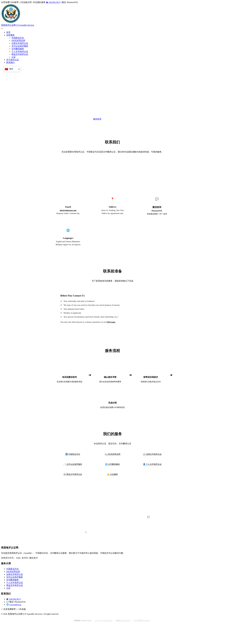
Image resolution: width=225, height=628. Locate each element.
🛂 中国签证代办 (72, 454)
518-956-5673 (112, 173)
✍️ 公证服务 (112, 474)
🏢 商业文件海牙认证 (72, 474)
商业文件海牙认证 (19, 54)
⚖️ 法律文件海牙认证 (152, 454)
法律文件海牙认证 (19, 43)
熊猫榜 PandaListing (123, 620)
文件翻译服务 (17, 49)
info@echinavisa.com (68, 210)
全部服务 (10, 35)
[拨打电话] (3, 626)
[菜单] (2, 28)
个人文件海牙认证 (19, 51)
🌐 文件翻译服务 (112, 464)
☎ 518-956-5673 (53, 2)
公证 (13, 57)
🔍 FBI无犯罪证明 (112, 454)
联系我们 (10, 62)
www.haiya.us (15, 604)
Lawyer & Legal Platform (104, 620)
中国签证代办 (17, 38)
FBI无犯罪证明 (18, 40)
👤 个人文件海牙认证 (152, 464)
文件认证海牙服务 (19, 46)
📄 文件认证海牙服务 (72, 464)
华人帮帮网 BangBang (142, 620)
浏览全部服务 (125, 119)
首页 (8, 32)
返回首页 (97, 119)
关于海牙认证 (12, 60)
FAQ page (111, 322)
